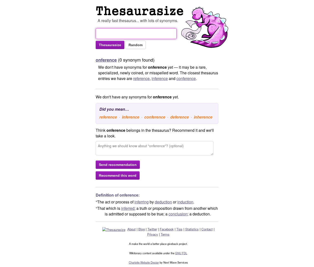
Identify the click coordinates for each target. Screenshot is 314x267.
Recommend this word (117, 175)
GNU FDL (181, 253)
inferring (141, 202)
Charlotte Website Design (144, 262)
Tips (179, 229)
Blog (141, 229)
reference (141, 78)
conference (186, 78)
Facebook (167, 229)
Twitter (152, 229)
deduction (163, 202)
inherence (203, 117)
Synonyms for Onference (141, 11)
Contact (207, 229)
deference (179, 117)
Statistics (192, 229)
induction (185, 202)
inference (160, 78)
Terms (165, 234)
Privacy (152, 234)
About (131, 229)
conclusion (178, 214)
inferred (127, 208)
